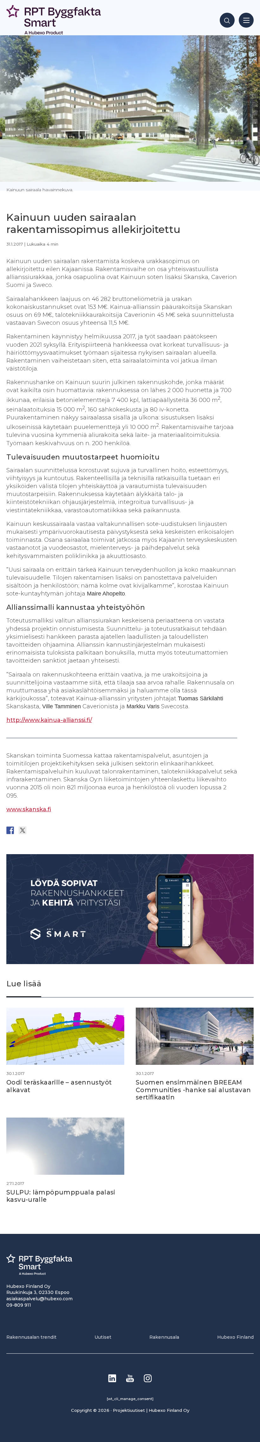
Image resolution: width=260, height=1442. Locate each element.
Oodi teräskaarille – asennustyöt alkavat (59, 1085)
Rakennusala (164, 1337)
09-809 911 (18, 1305)
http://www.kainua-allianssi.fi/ (49, 720)
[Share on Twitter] (22, 830)
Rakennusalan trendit (31, 1337)
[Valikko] (246, 20)
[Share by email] (72, 830)
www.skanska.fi (28, 809)
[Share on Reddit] (35, 830)
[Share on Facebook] (10, 830)
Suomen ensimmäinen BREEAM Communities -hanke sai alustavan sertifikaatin (193, 1089)
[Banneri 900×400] (130, 962)
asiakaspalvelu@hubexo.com (39, 1299)
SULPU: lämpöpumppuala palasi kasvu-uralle (60, 1195)
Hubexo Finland (235, 1337)
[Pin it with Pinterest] (47, 830)
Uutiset (102, 1337)
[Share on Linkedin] (59, 830)
